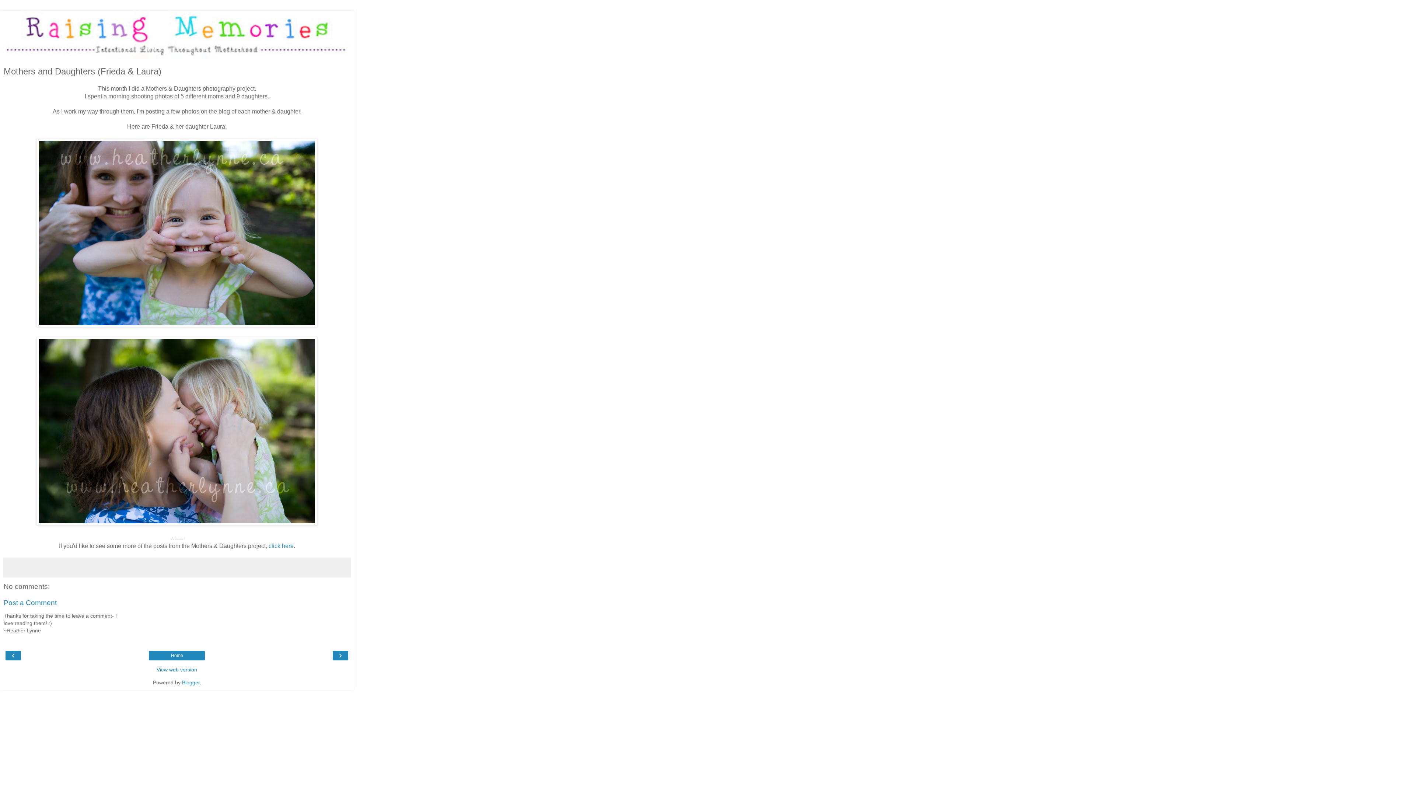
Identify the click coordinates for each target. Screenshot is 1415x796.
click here (281, 546)
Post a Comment (30, 603)
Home (177, 655)
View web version (177, 670)
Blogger (191, 682)
